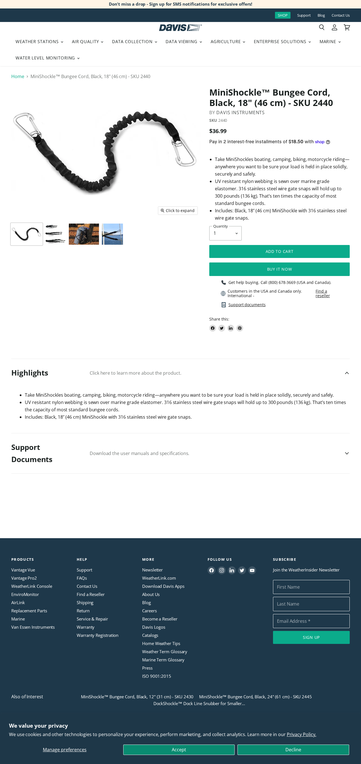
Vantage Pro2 (24, 578)
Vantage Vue (23, 570)
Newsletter (152, 570)
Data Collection (133, 41)
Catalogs (150, 635)
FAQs (82, 578)
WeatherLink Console (31, 586)
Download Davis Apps (163, 586)
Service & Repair (92, 619)
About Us (151, 594)
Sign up (311, 637)
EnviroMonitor (25, 594)
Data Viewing (182, 41)
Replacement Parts (29, 610)
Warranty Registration (97, 635)
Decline (293, 750)
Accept (179, 750)
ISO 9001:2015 (156, 676)
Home (17, 76)
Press (147, 668)
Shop (283, 15)
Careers (149, 610)
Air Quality (86, 41)
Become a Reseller (159, 619)
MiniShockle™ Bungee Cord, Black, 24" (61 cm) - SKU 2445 (255, 696)
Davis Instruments (240, 112)
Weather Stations (38, 41)
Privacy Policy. (301, 734)
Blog (321, 15)
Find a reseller (323, 293)
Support (304, 15)
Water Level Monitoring (46, 58)
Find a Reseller (91, 594)
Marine (329, 41)
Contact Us (341, 15)
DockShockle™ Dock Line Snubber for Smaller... (199, 703)
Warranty (85, 627)
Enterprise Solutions (281, 41)
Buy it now (279, 269)
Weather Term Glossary (164, 651)
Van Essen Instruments (33, 627)
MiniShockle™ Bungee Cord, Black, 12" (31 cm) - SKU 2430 (137, 696)
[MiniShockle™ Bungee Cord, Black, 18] (27, 234)
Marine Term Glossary (163, 660)
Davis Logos (153, 627)
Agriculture (226, 41)
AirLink (18, 602)
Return (83, 610)
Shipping (85, 602)
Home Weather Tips (161, 643)
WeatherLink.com (159, 578)
